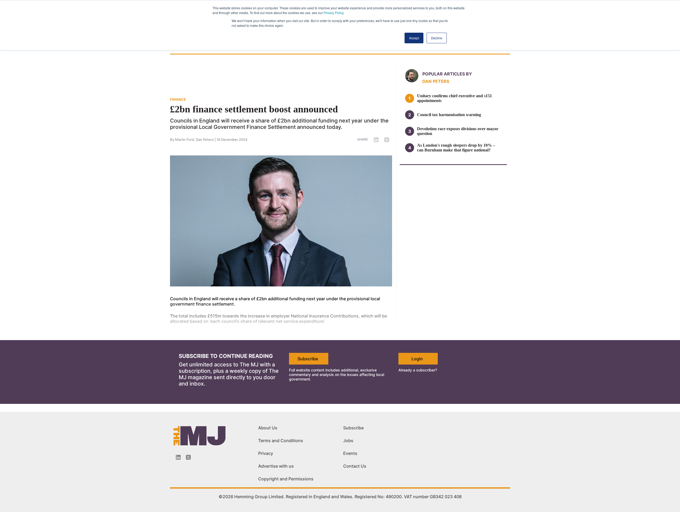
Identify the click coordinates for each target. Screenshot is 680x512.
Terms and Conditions (280, 440)
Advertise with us (276, 466)
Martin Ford (184, 139)
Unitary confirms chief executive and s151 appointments (454, 98)
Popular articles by (447, 74)
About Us (267, 427)
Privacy (265, 453)
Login (417, 358)
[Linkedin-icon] (178, 457)
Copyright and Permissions (285, 478)
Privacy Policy (333, 12)
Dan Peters (205, 139)
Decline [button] (436, 38)
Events (350, 453)
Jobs (348, 440)
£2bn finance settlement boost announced (254, 109)
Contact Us (354, 466)
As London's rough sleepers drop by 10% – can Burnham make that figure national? (456, 147)
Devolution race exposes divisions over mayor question (457, 131)
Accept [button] (414, 38)
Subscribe (308, 358)
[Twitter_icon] (188, 457)
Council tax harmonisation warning (449, 114)
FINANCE (178, 99)
